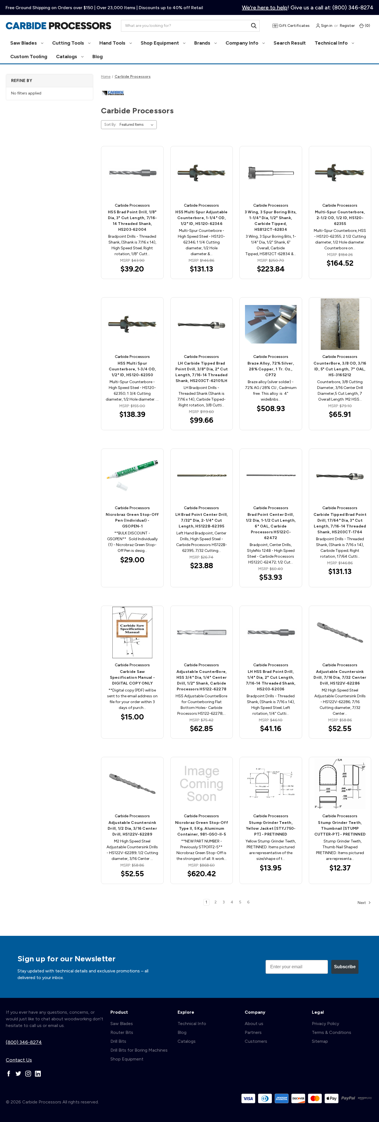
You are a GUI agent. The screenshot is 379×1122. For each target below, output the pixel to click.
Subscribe (345, 966)
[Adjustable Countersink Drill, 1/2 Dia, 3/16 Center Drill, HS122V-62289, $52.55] (132, 783)
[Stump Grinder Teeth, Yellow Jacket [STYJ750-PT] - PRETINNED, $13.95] (270, 783)
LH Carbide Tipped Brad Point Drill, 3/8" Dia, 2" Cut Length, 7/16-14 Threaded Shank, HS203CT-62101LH (201, 372)
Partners (253, 1032)
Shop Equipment (160, 43)
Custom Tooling (28, 56)
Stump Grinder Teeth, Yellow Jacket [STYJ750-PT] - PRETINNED (271, 828)
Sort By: (110, 124)
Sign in (326, 25)
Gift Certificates (294, 25)
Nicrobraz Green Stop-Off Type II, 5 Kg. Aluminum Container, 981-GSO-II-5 (201, 828)
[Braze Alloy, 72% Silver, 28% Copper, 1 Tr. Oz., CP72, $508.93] (270, 324)
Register (347, 25)
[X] (18, 1074)
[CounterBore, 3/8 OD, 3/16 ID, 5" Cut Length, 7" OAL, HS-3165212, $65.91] (340, 324)
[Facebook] (9, 1074)
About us (254, 1023)
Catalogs (67, 56)
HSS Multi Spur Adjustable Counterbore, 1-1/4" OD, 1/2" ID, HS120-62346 (201, 218)
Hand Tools (113, 43)
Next (362, 902)
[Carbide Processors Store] (58, 25)
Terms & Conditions (331, 1032)
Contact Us (19, 1060)
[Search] (254, 26)
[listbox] (137, 125)
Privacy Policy (325, 1023)
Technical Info (332, 43)
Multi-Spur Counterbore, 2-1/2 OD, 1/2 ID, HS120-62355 (340, 218)
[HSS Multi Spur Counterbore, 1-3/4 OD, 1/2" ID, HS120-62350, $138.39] (132, 324)
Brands (202, 43)
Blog (97, 56)
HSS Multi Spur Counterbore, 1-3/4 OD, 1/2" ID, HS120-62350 (132, 369)
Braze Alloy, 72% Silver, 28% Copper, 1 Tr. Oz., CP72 (270, 369)
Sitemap (320, 1041)
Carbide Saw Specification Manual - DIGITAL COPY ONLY (132, 677)
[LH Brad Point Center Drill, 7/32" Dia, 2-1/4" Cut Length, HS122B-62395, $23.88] (201, 475)
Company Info (242, 43)
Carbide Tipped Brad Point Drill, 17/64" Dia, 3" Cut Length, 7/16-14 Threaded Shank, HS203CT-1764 (340, 523)
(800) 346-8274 (24, 1042)
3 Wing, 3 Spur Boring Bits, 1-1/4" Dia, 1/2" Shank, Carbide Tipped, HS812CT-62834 (271, 221)
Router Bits (121, 1032)
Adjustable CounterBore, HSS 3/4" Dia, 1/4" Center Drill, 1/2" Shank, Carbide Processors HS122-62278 (201, 680)
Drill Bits (118, 1041)
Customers (256, 1041)
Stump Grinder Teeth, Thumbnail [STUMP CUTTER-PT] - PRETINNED (340, 828)
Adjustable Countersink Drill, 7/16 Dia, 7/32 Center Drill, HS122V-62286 (340, 677)
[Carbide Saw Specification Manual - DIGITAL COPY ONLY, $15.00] (132, 632)
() (367, 25)
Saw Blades (24, 43)
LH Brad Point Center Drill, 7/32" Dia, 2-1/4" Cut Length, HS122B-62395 (201, 520)
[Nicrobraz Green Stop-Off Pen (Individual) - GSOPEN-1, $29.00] (132, 475)
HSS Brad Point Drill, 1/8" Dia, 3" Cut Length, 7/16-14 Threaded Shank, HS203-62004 (132, 221)
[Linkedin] (38, 1074)
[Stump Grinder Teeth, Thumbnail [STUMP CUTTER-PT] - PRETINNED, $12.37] (340, 783)
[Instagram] (28, 1074)
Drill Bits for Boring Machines (139, 1050)
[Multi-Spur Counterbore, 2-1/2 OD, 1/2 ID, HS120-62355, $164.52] (340, 172)
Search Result (290, 43)
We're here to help (264, 7)
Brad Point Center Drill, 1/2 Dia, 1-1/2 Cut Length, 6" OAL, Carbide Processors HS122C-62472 (271, 526)
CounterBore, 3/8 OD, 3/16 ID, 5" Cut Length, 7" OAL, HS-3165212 (340, 369)
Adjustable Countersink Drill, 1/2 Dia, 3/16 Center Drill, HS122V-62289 (132, 828)
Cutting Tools (68, 43)
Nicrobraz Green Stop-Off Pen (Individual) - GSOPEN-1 (132, 520)
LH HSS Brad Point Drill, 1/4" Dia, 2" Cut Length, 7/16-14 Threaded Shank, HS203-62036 (271, 680)
